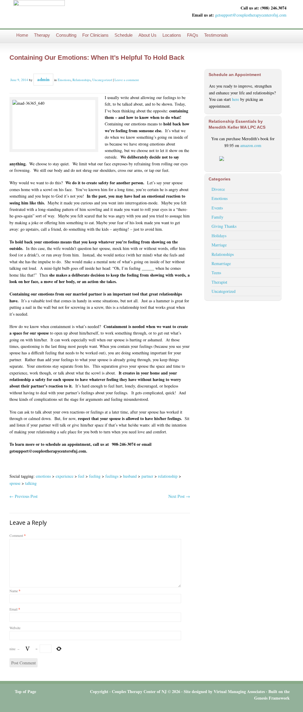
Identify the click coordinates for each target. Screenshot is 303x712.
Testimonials (216, 35)
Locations (171, 35)
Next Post (179, 496)
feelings (111, 476)
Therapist (219, 282)
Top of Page (25, 691)
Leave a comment (127, 80)
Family (217, 217)
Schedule (124, 35)
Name (14, 590)
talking (31, 483)
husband (130, 476)
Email (14, 609)
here (235, 99)
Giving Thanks (224, 226)
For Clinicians (95, 35)
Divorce (218, 189)
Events (217, 208)
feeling (95, 476)
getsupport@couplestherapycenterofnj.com (250, 15)
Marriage (219, 245)
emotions (43, 476)
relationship (168, 476)
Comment (17, 535)
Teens (216, 272)
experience (64, 476)
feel (81, 476)
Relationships (81, 80)
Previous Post (23, 496)
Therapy (42, 35)
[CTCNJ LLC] (39, 14)
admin (43, 79)
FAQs (192, 35)
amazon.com (250, 145)
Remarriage (221, 263)
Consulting (66, 35)
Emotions (64, 80)
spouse (14, 483)
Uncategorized (102, 80)
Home (22, 35)
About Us (147, 35)
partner (147, 476)
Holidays (219, 235)
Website (14, 627)
